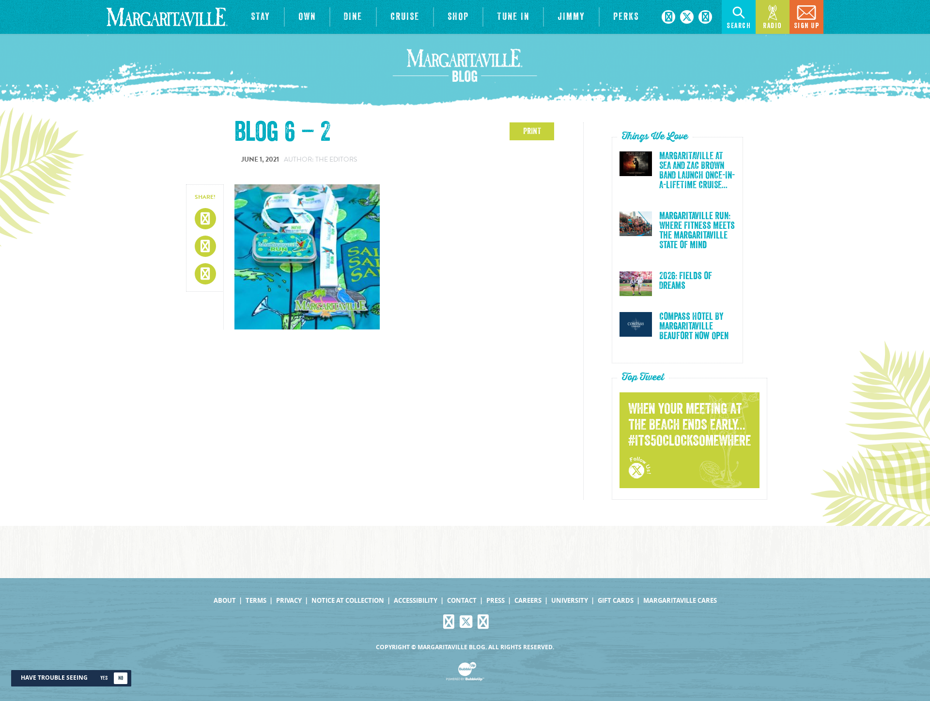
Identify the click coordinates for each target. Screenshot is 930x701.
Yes (104, 678)
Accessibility (415, 600)
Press (495, 600)
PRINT (532, 131)
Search (739, 26)
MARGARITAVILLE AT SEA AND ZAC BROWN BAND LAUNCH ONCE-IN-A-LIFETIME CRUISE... (697, 170)
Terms (256, 600)
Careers (528, 600)
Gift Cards (616, 600)
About (225, 600)
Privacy (289, 600)
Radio (772, 26)
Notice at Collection (347, 600)
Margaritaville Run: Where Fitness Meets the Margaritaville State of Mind (697, 230)
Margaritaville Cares (680, 600)
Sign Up (807, 26)
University (569, 600)
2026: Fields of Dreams (685, 281)
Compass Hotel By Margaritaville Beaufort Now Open (693, 326)
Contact (462, 600)
